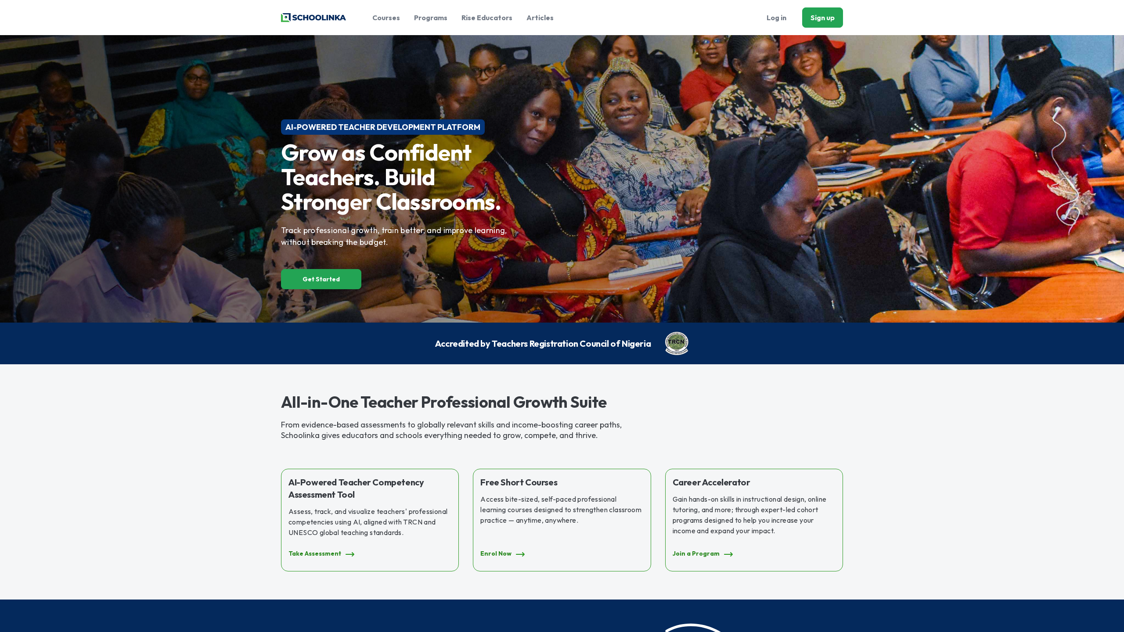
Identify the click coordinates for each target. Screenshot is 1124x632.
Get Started (321, 279)
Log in (776, 17)
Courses (386, 17)
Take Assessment (314, 553)
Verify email (869, 129)
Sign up (823, 17)
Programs (430, 17)
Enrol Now (496, 553)
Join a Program (696, 553)
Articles (540, 17)
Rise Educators (486, 17)
